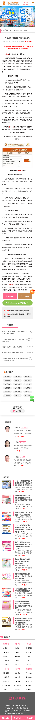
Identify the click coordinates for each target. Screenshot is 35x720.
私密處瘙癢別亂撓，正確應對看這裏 (13, 352)
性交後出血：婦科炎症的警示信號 (19, 311)
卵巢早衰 (6, 681)
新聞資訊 (29, 685)
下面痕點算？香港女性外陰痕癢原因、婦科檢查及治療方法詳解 (15, 359)
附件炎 (17, 664)
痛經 (29, 656)
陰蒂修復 (17, 681)
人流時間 (27, 388)
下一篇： (6, 314)
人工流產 (27, 395)
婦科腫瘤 (17, 376)
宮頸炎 (17, 652)
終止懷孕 (7, 376)
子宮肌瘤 (17, 384)
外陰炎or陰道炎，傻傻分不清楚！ (12, 347)
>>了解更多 (21, 436)
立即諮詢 (19, 411)
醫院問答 (29, 681)
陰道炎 (17, 648)
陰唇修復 (7, 395)
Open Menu (33, 3)
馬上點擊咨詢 (28, 41)
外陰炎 (26, 30)
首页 (11, 30)
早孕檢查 (17, 388)
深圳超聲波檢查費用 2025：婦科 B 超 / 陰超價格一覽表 (15, 340)
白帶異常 (29, 652)
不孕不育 (27, 384)
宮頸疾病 (17, 380)
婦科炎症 (18, 30)
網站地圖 (20, 713)
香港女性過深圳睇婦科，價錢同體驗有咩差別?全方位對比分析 (15, 332)
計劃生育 (6, 644)
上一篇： (6, 311)
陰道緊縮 (7, 388)
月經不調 (7, 380)
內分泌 (29, 644)
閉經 (29, 660)
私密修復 (27, 376)
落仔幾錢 (27, 380)
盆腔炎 (29, 664)
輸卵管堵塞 (6, 673)
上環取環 (7, 392)
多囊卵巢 (6, 677)
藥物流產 (7, 384)
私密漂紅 (17, 689)
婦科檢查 (17, 392)
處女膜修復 (17, 685)
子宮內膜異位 (6, 685)
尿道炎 (17, 660)
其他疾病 (29, 669)
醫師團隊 (29, 689)
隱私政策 (25, 708)
